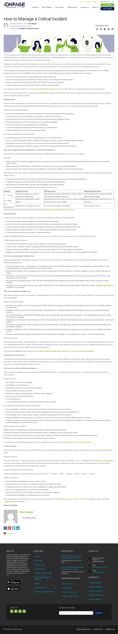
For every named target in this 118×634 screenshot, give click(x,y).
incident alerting (10, 501)
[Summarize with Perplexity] (109, 30)
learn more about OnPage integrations (80, 351)
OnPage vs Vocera (67, 583)
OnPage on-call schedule (103, 461)
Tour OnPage (107, 9)
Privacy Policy (98, 629)
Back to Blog (10, 533)
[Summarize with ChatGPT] (97, 30)
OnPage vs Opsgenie (95, 582)
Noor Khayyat (32, 23)
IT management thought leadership (27, 28)
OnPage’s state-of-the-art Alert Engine (77, 442)
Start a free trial (80, 499)
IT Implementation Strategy (43, 573)
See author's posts (29, 518)
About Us (37, 556)
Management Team (41, 587)
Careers (37, 583)
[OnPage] (14, 5)
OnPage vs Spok (67, 588)
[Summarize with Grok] (112, 30)
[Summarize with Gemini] (101, 30)
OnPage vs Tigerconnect (69, 592)
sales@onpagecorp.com (100, 567)
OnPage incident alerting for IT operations (59, 210)
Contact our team (65, 499)
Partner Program (40, 569)
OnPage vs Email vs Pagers (70, 596)
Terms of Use (110, 629)
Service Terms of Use (83, 629)
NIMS (46, 93)
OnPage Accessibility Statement (44, 591)
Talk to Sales (39, 560)
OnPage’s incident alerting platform (50, 351)
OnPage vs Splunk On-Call (97, 595)
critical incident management (48, 89)
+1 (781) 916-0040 (98, 572)
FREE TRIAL (107, 5)
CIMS (64, 93)
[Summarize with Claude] (105, 30)
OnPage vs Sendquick (96, 591)
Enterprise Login (40, 565)
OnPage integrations (104, 285)
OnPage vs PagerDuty (96, 587)
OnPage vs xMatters (95, 599)
